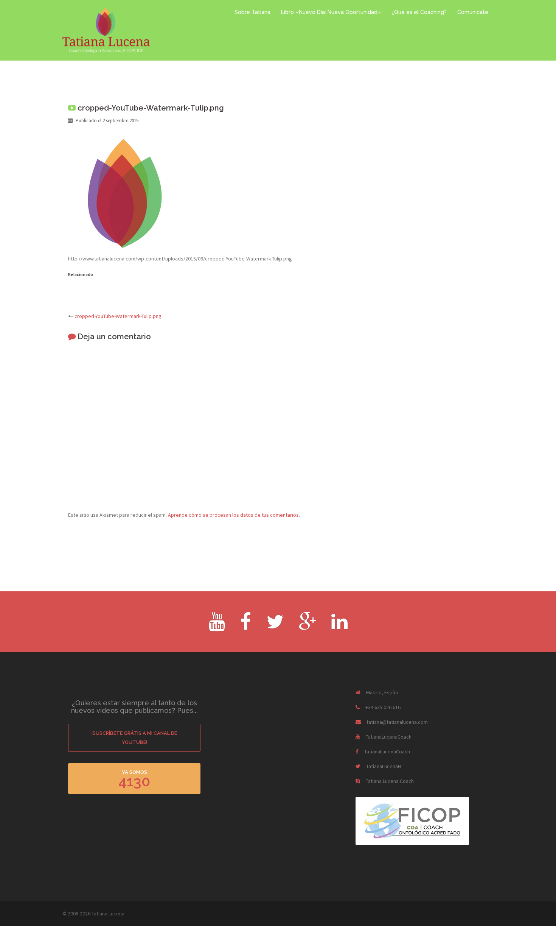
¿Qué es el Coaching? (419, 12)
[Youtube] (217, 626)
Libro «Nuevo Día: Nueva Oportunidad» (331, 12)
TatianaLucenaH (383, 766)
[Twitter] (275, 626)
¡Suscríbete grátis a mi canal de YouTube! (134, 737)
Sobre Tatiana (252, 12)
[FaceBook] (245, 626)
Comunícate (472, 12)
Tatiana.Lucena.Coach (390, 781)
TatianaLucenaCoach (389, 736)
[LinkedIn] (339, 626)
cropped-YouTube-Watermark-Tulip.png (118, 316)
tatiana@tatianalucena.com (397, 722)
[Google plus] (307, 626)
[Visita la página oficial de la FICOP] (412, 820)
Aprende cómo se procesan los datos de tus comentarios (233, 514)
